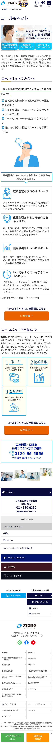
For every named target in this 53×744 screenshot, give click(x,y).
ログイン (10, 492)
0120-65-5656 (29, 453)
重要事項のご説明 (7, 689)
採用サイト (31, 653)
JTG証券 (4, 9)
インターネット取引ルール (36, 704)
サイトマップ (6, 716)
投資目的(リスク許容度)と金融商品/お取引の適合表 (11, 695)
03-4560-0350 (26, 507)
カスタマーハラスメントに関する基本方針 (11, 677)
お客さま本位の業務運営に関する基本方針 (12, 659)
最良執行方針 (6, 665)
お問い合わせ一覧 (41, 602)
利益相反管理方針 (7, 671)
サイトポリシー (33, 689)
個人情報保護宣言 (33, 683)
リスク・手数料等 (10, 704)
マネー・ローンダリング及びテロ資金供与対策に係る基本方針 (37, 677)
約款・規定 (31, 710)
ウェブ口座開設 (15, 595)
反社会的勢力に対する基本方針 (38, 671)
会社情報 (5, 653)
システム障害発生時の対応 (10, 710)
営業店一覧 (36, 613)
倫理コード (31, 665)
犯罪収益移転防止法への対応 (11, 683)
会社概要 (35, 608)
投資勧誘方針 (32, 659)
